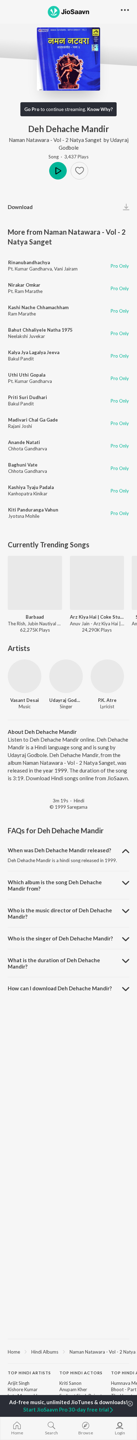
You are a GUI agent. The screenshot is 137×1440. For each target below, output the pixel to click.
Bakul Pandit (21, 358)
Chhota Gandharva (27, 448)
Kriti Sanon (70, 1383)
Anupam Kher (73, 1389)
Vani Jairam (66, 269)
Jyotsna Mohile (23, 516)
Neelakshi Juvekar (26, 336)
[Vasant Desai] (24, 676)
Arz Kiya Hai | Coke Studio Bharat (97, 617)
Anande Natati (24, 442)
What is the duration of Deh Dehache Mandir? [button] (54, 963)
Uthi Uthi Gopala (26, 375)
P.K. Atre (107, 700)
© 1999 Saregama (68, 807)
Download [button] (20, 207)
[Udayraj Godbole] (66, 676)
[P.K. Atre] (107, 676)
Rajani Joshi (20, 426)
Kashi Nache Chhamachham (38, 307)
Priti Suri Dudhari (27, 397)
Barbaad (35, 617)
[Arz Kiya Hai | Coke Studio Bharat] (97, 583)
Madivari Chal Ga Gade (33, 420)
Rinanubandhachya (29, 262)
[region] (68, 1351)
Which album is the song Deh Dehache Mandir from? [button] (55, 885)
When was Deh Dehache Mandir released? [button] (59, 850)
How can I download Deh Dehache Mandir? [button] (60, 988)
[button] (79, 171)
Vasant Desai (24, 700)
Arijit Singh (19, 1383)
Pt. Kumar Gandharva (30, 269)
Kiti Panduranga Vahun (33, 510)
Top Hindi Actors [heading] (81, 1372)
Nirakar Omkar (24, 285)
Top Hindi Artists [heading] (29, 1372)
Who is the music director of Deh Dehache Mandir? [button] (60, 913)
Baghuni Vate (23, 465)
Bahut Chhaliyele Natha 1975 (40, 330)
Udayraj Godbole (66, 700)
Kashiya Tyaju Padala (31, 487)
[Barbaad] (35, 583)
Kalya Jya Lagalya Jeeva (33, 352)
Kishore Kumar (23, 1389)
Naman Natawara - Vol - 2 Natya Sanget (55, 140)
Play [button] (58, 171)
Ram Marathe (22, 314)
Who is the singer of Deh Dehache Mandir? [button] (60, 938)
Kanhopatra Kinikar (27, 493)
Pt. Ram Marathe (25, 291)
